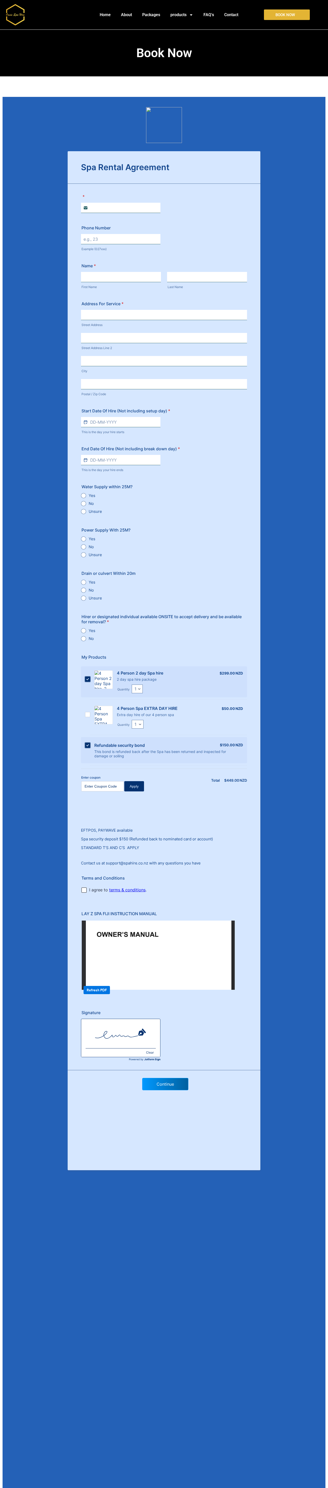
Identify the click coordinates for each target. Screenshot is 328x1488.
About (126, 14)
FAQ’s (208, 14)
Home (105, 14)
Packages (151, 14)
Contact (231, 14)
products (178, 14)
